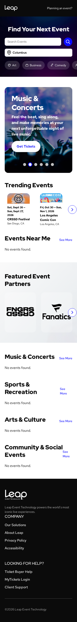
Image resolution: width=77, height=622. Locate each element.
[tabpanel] (38, 130)
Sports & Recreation (21, 388)
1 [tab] (24, 164)
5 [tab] (46, 164)
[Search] (68, 42)
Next (72, 209)
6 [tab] (52, 164)
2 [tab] (30, 164)
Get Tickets (26, 146)
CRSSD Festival (18, 219)
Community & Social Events (34, 451)
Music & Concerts (30, 357)
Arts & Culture (25, 419)
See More (65, 240)
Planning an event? (59, 8)
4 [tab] (41, 164)
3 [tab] (35, 164)
